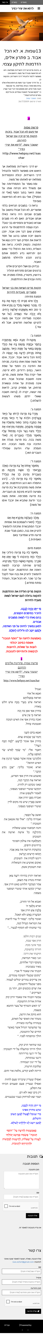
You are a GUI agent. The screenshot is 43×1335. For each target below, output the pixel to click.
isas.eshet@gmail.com (23, 1262)
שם (38, 1192)
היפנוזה (25, 1330)
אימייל (38, 1277)
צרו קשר (5, 2)
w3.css (35, 1325)
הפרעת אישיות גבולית (15, 1330)
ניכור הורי (31, 1330)
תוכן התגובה (34, 1169)
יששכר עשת (31, 98)
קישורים (14, 2)
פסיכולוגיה (14, 1325)
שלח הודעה (32, 1311)
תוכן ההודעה (36, 1288)
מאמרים (24, 2)
